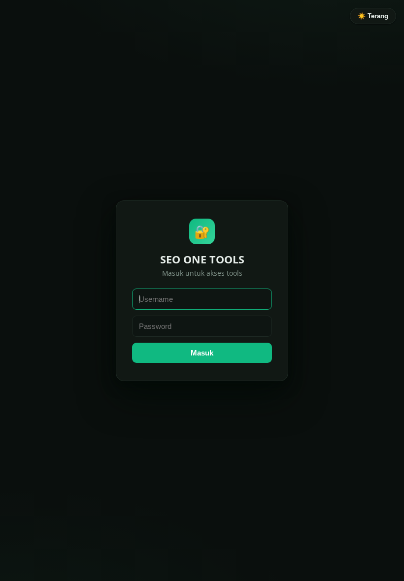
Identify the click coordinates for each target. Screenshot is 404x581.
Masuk (202, 353)
